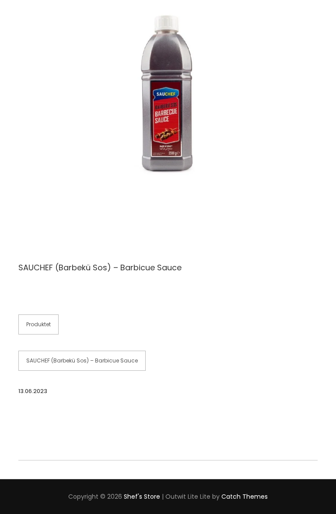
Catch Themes (244, 496)
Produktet (38, 324)
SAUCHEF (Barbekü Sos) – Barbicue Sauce (82, 360)
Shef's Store (142, 496)
